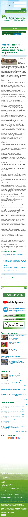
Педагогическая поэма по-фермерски (10, 356)
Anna (13, 55)
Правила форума (6, 486)
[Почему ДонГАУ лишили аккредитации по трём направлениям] (9, 58)
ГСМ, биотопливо (6, 449)
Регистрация (9, 11)
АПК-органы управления (8, 446)
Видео (22, 32)
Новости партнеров (5, 492)
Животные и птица (6, 474)
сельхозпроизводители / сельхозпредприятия (13, 455)
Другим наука (12, 349)
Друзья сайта (4, 490)
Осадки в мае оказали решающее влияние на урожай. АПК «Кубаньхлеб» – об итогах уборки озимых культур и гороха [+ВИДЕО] (13, 426)
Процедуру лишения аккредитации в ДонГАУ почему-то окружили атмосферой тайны (17, 337)
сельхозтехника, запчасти (8, 456)
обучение (4, 453)
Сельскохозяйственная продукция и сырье (12, 468)
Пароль (11, 6)
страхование (5, 460)
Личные (17, 34)
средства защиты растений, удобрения (11, 458)
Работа (3, 478)
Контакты (3, 494)
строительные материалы (8, 461)
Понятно (3, 514)
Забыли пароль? (20, 11)
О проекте (9, 494)
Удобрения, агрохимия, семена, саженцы (12, 473)
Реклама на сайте (18, 494)
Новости (5, 371)
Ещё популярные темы (21, 431)
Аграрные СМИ (5, 465)
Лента (5, 32)
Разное (5, 45)
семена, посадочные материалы (10, 457)
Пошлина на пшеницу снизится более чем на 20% (13, 385)
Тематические (7, 34)
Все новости (24, 399)
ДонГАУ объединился (14, 342)
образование (12, 249)
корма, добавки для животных (9, 451)
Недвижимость (5, 477)
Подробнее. (12, 512)
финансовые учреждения (8, 462)
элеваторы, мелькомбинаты (8, 464)
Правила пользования (6, 497)
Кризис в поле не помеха (9, 257)
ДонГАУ (7, 249)
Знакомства (5, 480)
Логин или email (9, 2)
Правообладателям (17, 497)
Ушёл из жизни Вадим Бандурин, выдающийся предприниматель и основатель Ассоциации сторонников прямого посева (14, 269)
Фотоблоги (14, 32)
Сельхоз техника (6, 469)
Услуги (3, 476)
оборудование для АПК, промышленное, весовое (13, 452)
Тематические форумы (7, 484)
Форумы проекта (6, 485)
